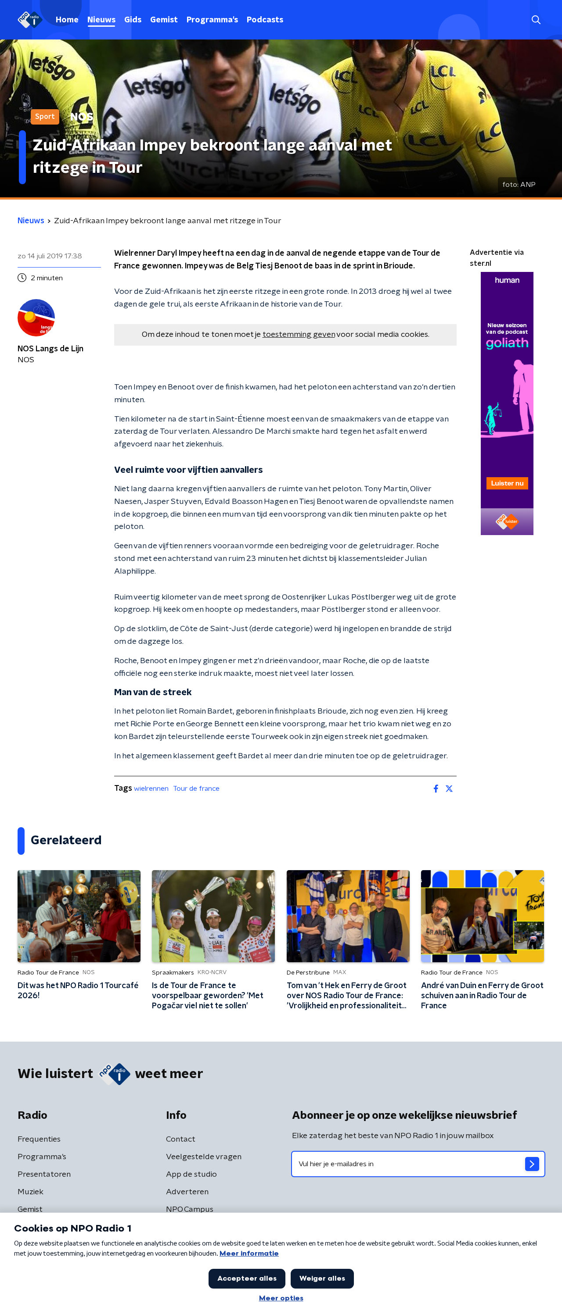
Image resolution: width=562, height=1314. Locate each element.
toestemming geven (299, 335)
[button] (535, 20)
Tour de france (196, 788)
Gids (132, 20)
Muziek (30, 1192)
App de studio (191, 1174)
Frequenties (39, 1139)
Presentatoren (44, 1174)
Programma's (212, 20)
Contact (180, 1139)
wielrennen (151, 788)
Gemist (164, 20)
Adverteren (187, 1192)
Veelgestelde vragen (203, 1157)
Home (67, 20)
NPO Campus (189, 1210)
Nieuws (101, 20)
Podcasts (265, 20)
